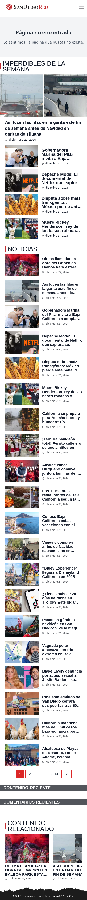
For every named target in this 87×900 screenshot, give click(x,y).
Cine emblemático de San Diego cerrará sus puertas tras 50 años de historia (61, 701)
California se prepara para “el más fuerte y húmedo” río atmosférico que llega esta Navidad (61, 417)
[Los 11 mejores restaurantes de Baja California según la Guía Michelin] (22, 497)
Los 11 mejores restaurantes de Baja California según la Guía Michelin (61, 495)
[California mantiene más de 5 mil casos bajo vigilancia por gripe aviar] (22, 729)
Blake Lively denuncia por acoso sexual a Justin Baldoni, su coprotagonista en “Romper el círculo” (62, 675)
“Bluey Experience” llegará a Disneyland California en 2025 (60, 572)
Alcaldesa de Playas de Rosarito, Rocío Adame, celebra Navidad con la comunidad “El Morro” (60, 753)
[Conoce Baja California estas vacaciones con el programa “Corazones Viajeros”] (22, 523)
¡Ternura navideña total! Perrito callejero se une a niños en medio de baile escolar (61, 443)
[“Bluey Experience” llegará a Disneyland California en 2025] (22, 574)
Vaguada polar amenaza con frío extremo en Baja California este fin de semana (61, 650)
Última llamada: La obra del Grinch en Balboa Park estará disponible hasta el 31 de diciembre (62, 263)
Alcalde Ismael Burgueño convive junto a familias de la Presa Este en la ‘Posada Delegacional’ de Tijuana (61, 469)
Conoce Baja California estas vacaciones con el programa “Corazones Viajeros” (61, 520)
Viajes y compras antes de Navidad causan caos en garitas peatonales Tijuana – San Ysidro (61, 546)
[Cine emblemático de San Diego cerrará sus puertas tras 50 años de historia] (22, 703)
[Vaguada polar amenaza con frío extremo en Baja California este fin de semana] (22, 652)
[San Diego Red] (27, 6)
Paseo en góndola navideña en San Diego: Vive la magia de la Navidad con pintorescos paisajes (61, 624)
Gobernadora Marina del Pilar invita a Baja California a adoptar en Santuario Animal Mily (62, 154)
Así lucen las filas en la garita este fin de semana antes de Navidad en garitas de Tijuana (43, 128)
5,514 (54, 774)
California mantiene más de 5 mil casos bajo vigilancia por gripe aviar (59, 727)
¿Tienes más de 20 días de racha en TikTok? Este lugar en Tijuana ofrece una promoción (62, 598)
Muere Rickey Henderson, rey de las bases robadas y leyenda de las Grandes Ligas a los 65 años (62, 226)
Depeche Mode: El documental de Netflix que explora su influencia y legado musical (61, 178)
